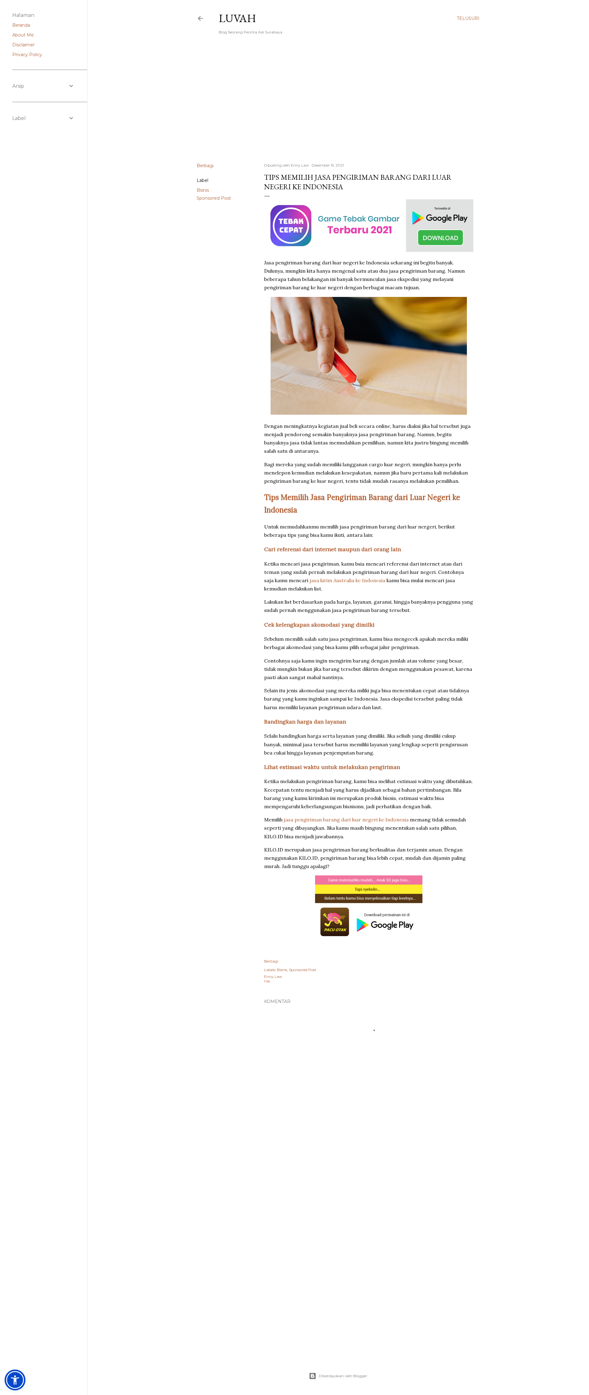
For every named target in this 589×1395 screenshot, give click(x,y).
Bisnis (203, 190)
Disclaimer (23, 45)
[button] (15, 1380)
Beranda (21, 25)
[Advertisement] (338, 105)
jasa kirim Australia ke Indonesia (347, 580)
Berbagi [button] (205, 165)
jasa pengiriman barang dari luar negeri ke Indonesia (346, 820)
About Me (23, 35)
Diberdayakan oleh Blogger (343, 1376)
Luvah (237, 18)
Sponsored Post (214, 198)
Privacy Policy (27, 54)
